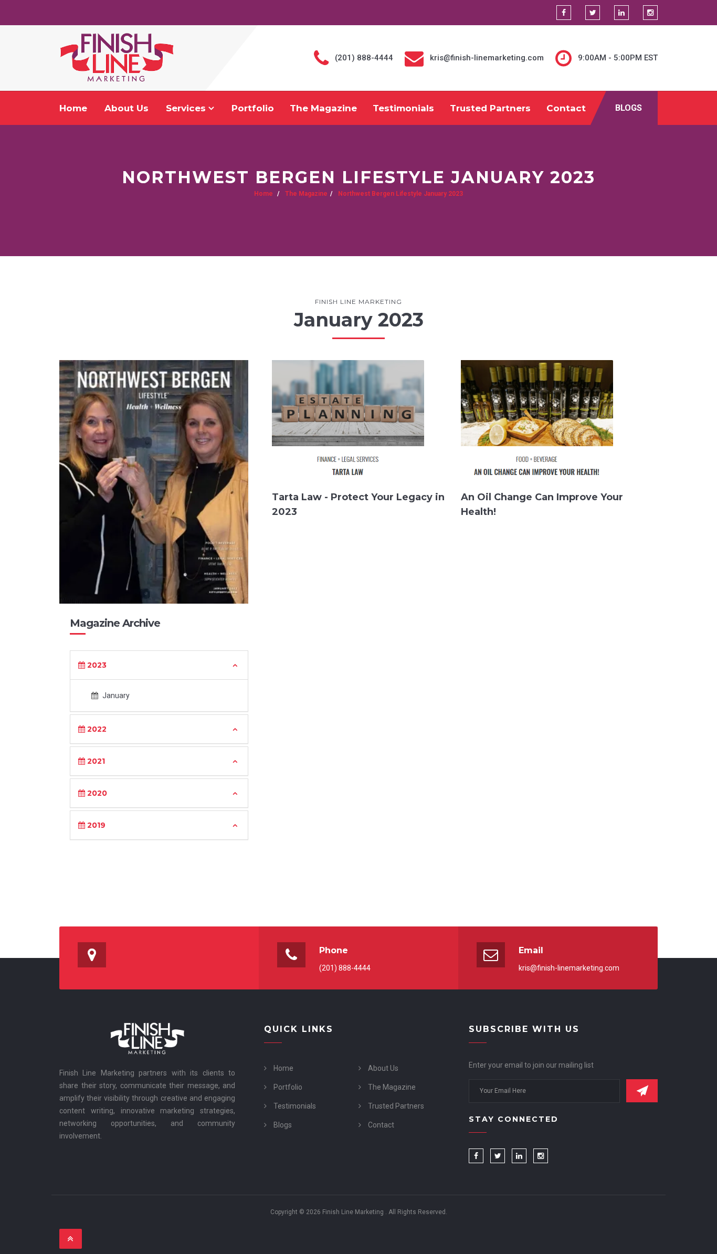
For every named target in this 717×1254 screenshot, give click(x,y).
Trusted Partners (490, 108)
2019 (95, 825)
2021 (95, 761)
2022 (96, 729)
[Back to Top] (70, 1239)
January (115, 695)
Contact (566, 108)
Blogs (628, 108)
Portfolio (252, 108)
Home (73, 108)
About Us (126, 108)
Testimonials (403, 108)
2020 (96, 793)
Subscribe (642, 1090)
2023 (96, 665)
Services (187, 108)
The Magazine (323, 108)
